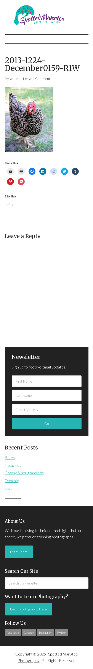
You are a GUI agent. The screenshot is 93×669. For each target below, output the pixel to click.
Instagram (45, 632)
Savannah (12, 488)
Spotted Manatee (46, 15)
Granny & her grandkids (24, 472)
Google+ (29, 632)
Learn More (19, 552)
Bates (10, 457)
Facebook (12, 632)
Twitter (61, 632)
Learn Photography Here (28, 609)
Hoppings (13, 465)
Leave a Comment (36, 78)
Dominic (12, 480)
